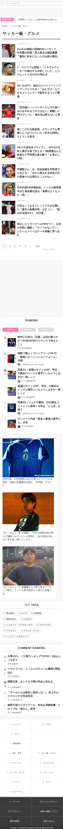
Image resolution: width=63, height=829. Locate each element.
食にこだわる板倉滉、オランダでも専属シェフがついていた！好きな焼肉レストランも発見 (38, 133)
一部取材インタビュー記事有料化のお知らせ (37, 19)
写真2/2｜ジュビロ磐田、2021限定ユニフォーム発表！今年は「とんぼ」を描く (39, 406)
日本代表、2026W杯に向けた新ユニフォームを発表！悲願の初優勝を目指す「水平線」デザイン (27, 482)
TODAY (10, 329)
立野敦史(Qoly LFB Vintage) (32, 364)
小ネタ (27, 44)
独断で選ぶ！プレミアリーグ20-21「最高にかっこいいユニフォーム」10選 (38, 357)
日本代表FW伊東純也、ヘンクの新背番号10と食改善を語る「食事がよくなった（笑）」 (39, 191)
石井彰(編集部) (27, 426)
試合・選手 (17, 753)
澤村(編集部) (26, 348)
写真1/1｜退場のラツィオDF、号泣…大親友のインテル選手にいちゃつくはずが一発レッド (39, 373)
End (37, 246)
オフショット (16, 763)
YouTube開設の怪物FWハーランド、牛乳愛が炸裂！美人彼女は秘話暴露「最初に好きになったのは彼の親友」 (38, 53)
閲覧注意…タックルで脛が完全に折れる (30, 681)
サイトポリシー (14, 811)
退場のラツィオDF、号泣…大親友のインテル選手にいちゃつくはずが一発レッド (39, 390)
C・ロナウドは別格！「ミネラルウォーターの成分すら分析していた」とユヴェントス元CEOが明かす (38, 71)
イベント (16, 782)
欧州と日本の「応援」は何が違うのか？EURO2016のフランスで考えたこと (38, 340)
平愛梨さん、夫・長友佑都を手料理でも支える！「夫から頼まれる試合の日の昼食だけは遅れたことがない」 (38, 173)
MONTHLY (46, 329)
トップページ (14, 802)
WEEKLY (28, 329)
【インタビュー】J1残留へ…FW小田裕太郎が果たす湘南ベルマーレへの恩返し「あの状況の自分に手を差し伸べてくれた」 (28, 536)
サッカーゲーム (16, 792)
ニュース (20, 44)
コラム (17, 734)
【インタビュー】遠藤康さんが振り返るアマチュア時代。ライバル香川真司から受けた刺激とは (27, 590)
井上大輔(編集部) (28, 381)
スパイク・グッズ (16, 772)
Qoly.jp (13, 828)
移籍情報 (16, 743)
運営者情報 (14, 821)
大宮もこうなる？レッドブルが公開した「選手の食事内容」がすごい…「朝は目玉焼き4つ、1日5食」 (38, 209)
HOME (4, 26)
